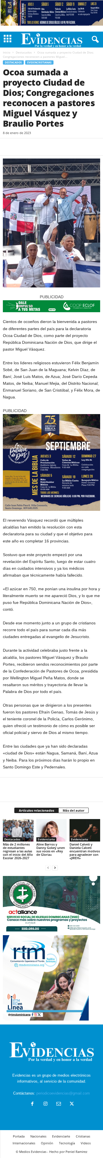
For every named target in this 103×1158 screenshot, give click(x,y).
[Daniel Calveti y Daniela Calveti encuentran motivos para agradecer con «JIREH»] (85, 830)
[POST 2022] (51, 306)
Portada (19, 1136)
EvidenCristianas (39, 62)
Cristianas (83, 1136)
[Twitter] (21, 147)
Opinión (47, 1143)
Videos (86, 1143)
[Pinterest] (35, 147)
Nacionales (38, 1136)
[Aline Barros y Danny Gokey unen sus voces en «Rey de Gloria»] (51, 830)
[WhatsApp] (48, 147)
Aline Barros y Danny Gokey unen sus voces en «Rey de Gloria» (50, 849)
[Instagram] (45, 1104)
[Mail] (58, 1104)
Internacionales (24, 1143)
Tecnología (67, 1143)
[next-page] (55, 868)
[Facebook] (8, 147)
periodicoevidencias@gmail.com (63, 1093)
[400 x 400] (51, 462)
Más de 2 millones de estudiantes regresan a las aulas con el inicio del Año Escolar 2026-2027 (18, 851)
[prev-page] (48, 868)
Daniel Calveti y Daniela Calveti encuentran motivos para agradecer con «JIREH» (85, 851)
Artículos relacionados (36, 810)
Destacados (24, 52)
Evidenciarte (46, 839)
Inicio (6, 52)
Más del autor (73, 810)
